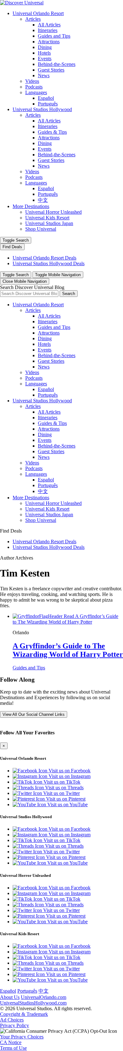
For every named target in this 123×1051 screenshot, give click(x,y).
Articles (33, 19)
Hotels (44, 53)
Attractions (49, 41)
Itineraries (47, 30)
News (44, 75)
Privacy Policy (14, 1025)
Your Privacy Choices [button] (22, 1036)
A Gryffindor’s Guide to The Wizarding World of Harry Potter (68, 650)
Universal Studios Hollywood (42, 109)
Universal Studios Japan (49, 223)
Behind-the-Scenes (56, 64)
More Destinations (31, 206)
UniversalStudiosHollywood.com (33, 1002)
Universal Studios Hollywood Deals (49, 263)
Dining (45, 47)
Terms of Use (13, 1048)
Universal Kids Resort (47, 217)
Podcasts (34, 86)
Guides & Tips (52, 132)
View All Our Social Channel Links (34, 714)
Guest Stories (51, 69)
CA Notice (10, 1042)
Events (44, 58)
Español (46, 98)
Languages (36, 92)
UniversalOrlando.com (43, 997)
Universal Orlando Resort (38, 13)
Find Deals (12, 246)
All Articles (49, 24)
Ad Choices (12, 1019)
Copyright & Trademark (24, 1014)
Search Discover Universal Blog (32, 287)
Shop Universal (40, 229)
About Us (10, 997)
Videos (32, 81)
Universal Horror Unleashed (53, 212)
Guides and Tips (54, 36)
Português (48, 103)
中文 (43, 200)
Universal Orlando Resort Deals (44, 257)
